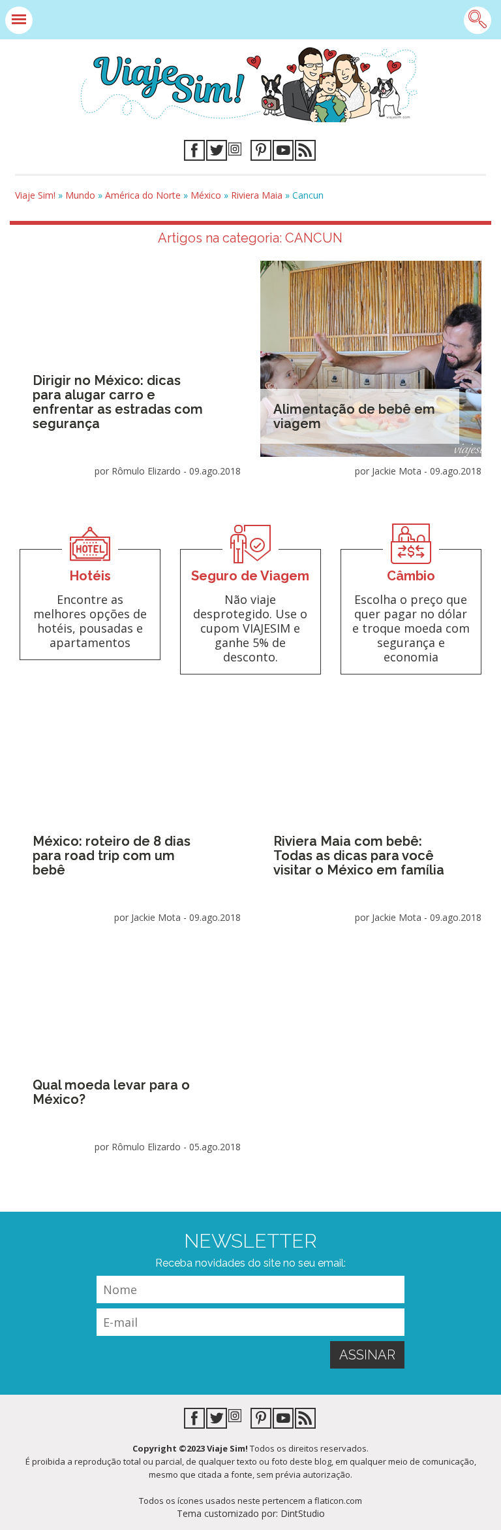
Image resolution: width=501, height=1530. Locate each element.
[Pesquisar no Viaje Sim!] (477, 20)
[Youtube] (283, 152)
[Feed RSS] (305, 152)
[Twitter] (216, 152)
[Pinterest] (260, 152)
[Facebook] (194, 152)
